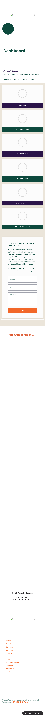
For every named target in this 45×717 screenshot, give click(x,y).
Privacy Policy (33, 713)
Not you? (10, 71)
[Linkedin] (35, 586)
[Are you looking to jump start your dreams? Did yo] (22, 544)
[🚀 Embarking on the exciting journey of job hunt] (22, 347)
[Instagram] (22, 586)
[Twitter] (16, 586)
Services (9, 647)
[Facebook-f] (10, 586)
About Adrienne (12, 644)
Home (8, 641)
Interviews (10, 650)
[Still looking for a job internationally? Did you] (22, 423)
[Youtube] (29, 586)
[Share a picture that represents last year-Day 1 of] (22, 481)
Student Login (12, 653)
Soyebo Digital (27, 600)
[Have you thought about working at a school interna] (22, 376)
